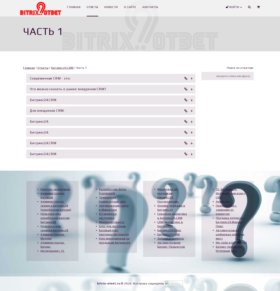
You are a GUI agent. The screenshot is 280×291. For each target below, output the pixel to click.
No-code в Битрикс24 (231, 242)
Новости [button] (111, 7)
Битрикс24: (39, 121)
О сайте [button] (130, 7)
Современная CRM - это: (50, 78)
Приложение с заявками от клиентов (226, 209)
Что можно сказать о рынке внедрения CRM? (68, 89)
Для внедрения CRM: (47, 111)
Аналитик (223, 201)
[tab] (110, 78)
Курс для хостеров (112, 226)
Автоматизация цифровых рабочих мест (230, 234)
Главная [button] (74, 7)
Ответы (43, 67)
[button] (258, 8)
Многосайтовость (112, 222)
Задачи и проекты (170, 238)
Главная (29, 67)
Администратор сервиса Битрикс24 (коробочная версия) (56, 205)
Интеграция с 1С (53, 250)
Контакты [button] (150, 7)
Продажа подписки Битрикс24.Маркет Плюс (230, 222)
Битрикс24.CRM (62, 67)
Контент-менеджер (55, 189)
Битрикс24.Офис (169, 230)
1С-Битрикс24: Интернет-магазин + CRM (231, 193)
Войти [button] (234, 7)
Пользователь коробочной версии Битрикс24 (55, 218)
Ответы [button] (92, 7)
